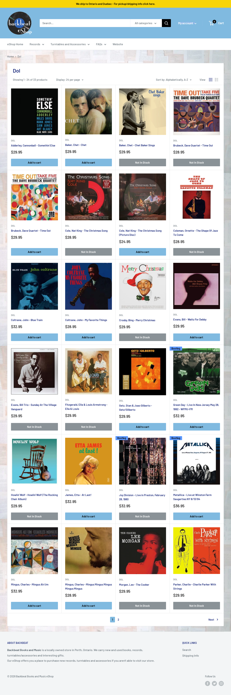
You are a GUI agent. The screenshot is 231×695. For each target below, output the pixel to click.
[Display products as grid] (210, 79)
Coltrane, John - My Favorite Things (86, 320)
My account (186, 23)
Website (118, 44)
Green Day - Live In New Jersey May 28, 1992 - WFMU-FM (196, 407)
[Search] (166, 23)
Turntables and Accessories (68, 44)
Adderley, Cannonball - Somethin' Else (33, 145)
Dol (67, 399)
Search (186, 649)
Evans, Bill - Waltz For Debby (189, 319)
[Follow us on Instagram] (221, 683)
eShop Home (15, 44)
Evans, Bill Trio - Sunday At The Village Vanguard (33, 407)
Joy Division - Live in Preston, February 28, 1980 (142, 497)
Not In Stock (142, 162)
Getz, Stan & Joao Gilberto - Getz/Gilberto (135, 407)
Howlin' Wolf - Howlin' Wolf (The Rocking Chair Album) (34, 497)
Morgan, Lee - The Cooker (134, 584)
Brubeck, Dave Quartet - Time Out (193, 145)
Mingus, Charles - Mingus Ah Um (29, 584)
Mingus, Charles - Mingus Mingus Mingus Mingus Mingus (88, 586)
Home (10, 56)
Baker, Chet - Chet (75, 144)
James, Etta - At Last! (78, 494)
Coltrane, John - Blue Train (27, 320)
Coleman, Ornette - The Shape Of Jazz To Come (195, 232)
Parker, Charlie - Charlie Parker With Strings (194, 586)
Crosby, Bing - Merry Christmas (137, 320)
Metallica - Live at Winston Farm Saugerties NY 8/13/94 (192, 497)
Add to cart (34, 162)
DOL (13, 140)
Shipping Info (190, 655)
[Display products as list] (216, 79)
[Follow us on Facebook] (207, 683)
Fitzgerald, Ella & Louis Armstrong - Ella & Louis (86, 406)
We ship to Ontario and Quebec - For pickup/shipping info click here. (115, 3)
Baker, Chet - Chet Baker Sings (137, 145)
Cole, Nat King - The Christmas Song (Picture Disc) (140, 232)
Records (35, 44)
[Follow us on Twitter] (214, 683)
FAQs (99, 44)
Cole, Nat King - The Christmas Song (86, 230)
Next (211, 619)
